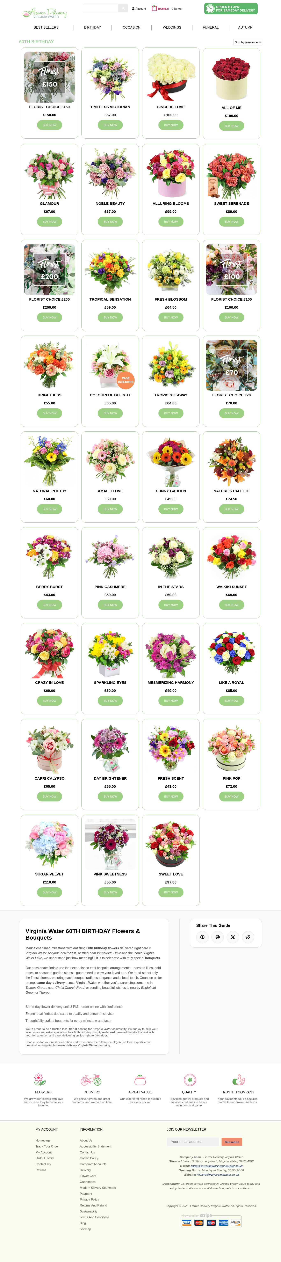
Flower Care (88, 1175)
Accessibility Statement (95, 1146)
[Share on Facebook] (202, 937)
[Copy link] (248, 937)
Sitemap (85, 1229)
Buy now (49, 125)
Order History (45, 1158)
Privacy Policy (89, 1199)
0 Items (177, 8)
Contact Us (43, 1164)
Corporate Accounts (93, 1164)
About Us (86, 1140)
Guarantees (88, 1181)
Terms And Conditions (94, 1217)
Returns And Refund (93, 1205)
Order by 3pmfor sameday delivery (235, 8)
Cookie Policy (89, 1158)
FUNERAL (211, 27)
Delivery (85, 1170)
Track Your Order (47, 1146)
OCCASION (131, 27)
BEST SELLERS (46, 27)
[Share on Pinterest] (217, 937)
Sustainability (89, 1211)
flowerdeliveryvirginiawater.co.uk (218, 1174)
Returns (41, 1170)
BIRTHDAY (92, 27)
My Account (44, 1152)
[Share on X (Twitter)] (233, 937)
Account (141, 8)
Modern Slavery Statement (98, 1187)
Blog (83, 1223)
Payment (86, 1193)
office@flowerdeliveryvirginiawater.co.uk (217, 1165)
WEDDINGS (172, 27)
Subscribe (232, 1142)
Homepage (43, 1140)
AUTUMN (245, 27)
